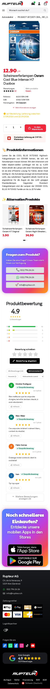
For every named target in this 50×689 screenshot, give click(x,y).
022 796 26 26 (13, 589)
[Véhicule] (33, 4)
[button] (24, 240)
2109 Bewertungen (25, 661)
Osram (28, 91)
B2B (38, 680)
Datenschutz (13, 683)
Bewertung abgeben (26, 361)
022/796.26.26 (25, 270)
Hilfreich (16, 407)
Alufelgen (7, 680)
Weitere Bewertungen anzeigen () (26, 497)
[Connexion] (39, 4)
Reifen (17, 680)
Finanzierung (28, 680)
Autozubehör (7, 17)
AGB (45, 680)
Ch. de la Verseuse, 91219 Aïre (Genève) (12, 580)
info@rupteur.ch (25, 285)
